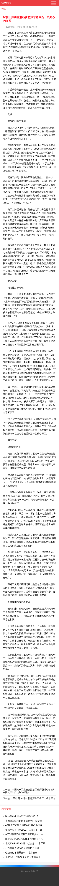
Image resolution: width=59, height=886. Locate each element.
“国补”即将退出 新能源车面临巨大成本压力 (33, 798)
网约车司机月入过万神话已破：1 (21, 816)
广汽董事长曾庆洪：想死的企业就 (22, 848)
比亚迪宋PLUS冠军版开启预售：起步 (24, 839)
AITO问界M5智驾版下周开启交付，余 (24, 834)
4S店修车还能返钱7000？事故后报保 (23, 825)
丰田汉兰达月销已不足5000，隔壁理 (23, 820)
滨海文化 (7, 3)
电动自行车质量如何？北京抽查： (22, 852)
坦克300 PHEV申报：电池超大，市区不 (25, 843)
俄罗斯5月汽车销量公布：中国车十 (23, 857)
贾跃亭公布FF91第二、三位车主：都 (23, 829)
